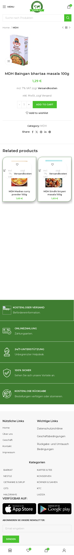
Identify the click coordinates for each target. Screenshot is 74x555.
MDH (15, 27)
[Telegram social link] (49, 132)
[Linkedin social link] (45, 132)
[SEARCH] (67, 18)
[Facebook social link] (32, 132)
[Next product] (69, 27)
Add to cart (44, 104)
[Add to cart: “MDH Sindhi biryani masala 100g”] (40, 170)
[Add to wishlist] (17, 164)
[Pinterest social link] (41, 132)
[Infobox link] (37, 310)
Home (6, 27)
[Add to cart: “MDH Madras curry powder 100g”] (4, 170)
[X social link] (36, 132)
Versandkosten (47, 88)
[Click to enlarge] (8, 61)
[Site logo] (37, 6)
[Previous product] (63, 27)
